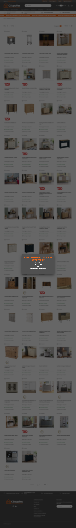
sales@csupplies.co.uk (38, 268)
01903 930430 (38, 264)
